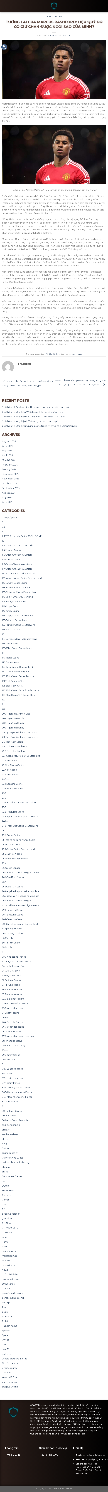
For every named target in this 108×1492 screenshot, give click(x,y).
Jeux (4, 1246)
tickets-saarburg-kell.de (14, 1358)
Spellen (6, 1330)
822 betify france (11, 1083)
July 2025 (7, 497)
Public (5, 1321)
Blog (4, 1143)
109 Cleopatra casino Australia (17, 545)
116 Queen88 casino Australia (17, 564)
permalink (77, 354)
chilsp (5, 1171)
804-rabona (8, 1073)
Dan (4, 1181)
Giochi (5, 1204)
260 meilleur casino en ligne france (20, 872)
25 (3, 830)
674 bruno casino (11, 985)
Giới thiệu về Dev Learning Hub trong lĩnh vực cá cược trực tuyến (36, 407)
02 (3, 527)
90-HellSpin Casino (12, 1111)
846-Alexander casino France (17, 1097)
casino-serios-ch (10, 1153)
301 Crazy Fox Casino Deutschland (20, 924)
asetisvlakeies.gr (10, 1134)
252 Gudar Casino (11, 844)
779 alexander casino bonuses (18, 1036)
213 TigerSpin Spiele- (13, 742)
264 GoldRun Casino (12, 886)
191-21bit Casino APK (12, 686)
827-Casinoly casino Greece (16, 1087)
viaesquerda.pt (10, 1382)
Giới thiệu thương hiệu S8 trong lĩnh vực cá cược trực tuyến (33, 416)
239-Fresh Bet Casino (13, 812)
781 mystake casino (12, 1041)
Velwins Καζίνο (9, 1377)
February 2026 (10, 465)
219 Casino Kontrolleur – (14, 746)
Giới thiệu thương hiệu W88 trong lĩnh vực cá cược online (32, 412)
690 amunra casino (12, 994)
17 (3, 653)
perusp (6, 1302)
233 (4, 793)
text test (6, 1354)
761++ (5, 1017)
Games (5, 1199)
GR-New (6, 1223)
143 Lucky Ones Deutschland (17, 597)
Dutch (5, 1186)
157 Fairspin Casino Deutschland (18, 625)
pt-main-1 (7, 1316)
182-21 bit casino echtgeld (15, 671)
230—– (5, 779)
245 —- (5, 821)
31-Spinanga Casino (12, 928)
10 (3, 541)
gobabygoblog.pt (11, 1214)
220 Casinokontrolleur (14, 751)
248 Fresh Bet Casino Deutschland (20, 826)
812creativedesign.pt (13, 1078)
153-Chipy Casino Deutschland (18, 615)
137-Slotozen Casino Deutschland (19, 592)
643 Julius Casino (11, 971)
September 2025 (11, 488)
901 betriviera (9, 1115)
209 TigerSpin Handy (13, 723)
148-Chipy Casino (10, 611)
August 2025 (9, 493)
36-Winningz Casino (12, 933)
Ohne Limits (8, 1284)
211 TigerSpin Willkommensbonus (19, 732)
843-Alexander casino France (17, 1092)
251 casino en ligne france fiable (18, 840)
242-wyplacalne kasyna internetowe (21, 816)
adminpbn (65, 36)
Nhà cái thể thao (10, 1274)
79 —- (5, 1050)
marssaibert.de (9, 1256)
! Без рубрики (9, 517)
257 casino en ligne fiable (15, 858)
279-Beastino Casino (12, 910)
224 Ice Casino (9, 760)
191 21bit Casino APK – (13, 681)
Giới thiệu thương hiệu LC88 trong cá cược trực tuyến (30, 421)
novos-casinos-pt (10, 1279)
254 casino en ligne (12, 854)
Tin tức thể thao (54, 17)
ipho (4, 1237)
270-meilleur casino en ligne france (20, 905)
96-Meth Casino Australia (15, 1120)
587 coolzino (8, 947)
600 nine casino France (14, 957)
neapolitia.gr (8, 1265)
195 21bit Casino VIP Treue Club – (19, 695)
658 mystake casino (12, 975)
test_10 (5, 1349)
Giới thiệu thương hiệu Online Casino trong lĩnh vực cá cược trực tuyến (39, 426)
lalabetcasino (9, 1251)
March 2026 (8, 460)
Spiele (5, 1335)
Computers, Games (12, 1176)
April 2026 (7, 455)
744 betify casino (10, 1013)
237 (4, 807)
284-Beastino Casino (12, 914)
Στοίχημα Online (10, 1386)
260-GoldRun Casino (13, 877)
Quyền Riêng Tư (49, 1455)
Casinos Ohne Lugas (12, 1158)
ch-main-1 (7, 1167)
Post (4, 1307)
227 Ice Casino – (10, 774)
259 (4, 863)
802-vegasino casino (12, 1069)
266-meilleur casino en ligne (16, 900)
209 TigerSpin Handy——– (16, 727)
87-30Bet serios (10, 1101)
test (4, 1344)
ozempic (6, 1288)
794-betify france (11, 1055)
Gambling (7, 1195)
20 (3, 709)
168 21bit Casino (10, 643)
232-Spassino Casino (12, 788)
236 (4, 798)
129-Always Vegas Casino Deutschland (22, 578)
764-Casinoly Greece (12, 1022)
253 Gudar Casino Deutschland (18, 849)
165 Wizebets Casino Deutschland (19, 639)
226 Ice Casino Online (13, 765)
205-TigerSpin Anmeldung (16, 714)
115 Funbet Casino (11, 559)
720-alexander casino (13, 999)
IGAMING (7, 1232)
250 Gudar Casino (11, 835)
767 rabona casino (11, 1031)
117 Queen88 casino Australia (17, 569)
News (5, 1270)
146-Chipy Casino (10, 606)
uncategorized (10, 1368)
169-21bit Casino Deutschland (17, 648)
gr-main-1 (7, 1218)
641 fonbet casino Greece (15, 966)
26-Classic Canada (11, 868)
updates (6, 1372)
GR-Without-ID (10, 1228)
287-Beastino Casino (12, 919)
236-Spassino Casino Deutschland (19, 802)
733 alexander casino (13, 1008)
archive (6, 1129)
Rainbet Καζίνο (9, 1326)
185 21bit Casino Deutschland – (18, 676)
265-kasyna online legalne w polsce (20, 896)
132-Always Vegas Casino (14, 583)
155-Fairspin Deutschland (15, 620)
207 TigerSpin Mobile (13, 718)
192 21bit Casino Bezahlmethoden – (20, 690)
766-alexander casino (13, 1027)
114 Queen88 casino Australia (17, 555)
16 (3, 634)
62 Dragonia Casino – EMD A (16, 961)
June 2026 (7, 446)
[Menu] (3, 6)
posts (5, 1312)
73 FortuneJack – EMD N (15, 1003)
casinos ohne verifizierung (15, 1162)
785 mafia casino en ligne (15, 1045)
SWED (5, 1340)
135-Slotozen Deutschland (16, 587)
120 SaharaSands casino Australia (19, 573)
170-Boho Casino (10, 657)
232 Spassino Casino (12, 784)
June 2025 (7, 502)
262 (4, 882)
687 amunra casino (12, 989)
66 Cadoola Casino (11, 980)
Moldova (6, 1260)
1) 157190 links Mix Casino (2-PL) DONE (22, 536)
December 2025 (10, 474)
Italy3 (5, 1242)
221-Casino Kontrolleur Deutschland (21, 756)
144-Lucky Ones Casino (14, 601)
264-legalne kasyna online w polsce (20, 891)
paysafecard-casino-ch (13, 1293)
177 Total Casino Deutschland (17, 667)
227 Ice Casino (9, 770)
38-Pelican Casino (11, 942)
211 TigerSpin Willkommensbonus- (20, 737)
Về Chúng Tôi (14, 1455)
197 (3, 699)
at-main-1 (7, 1139)
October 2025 (9, 483)
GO (4, 1209)
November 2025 (10, 478)
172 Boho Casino (10, 662)
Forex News (8, 1190)
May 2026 (7, 450)
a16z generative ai (11, 1125)
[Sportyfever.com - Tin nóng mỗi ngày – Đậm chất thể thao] (54, 6)
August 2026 (9, 441)
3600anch (7, 938)
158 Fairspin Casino (11, 629)
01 (3, 522)
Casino (5, 1148)
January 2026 (9, 469)
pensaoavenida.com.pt (14, 1298)
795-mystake (9, 1059)
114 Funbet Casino (11, 550)
